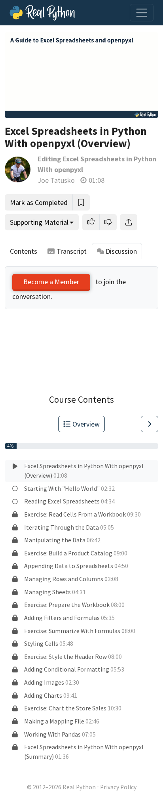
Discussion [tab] (121, 251)
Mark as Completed (39, 202)
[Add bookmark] (81, 202)
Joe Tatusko (56, 180)
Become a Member (51, 281)
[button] (91, 222)
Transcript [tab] (72, 251)
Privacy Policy (118, 787)
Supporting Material (39, 222)
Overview (86, 424)
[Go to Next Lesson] (149, 424)
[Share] (128, 222)
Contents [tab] (23, 251)
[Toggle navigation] (142, 12)
